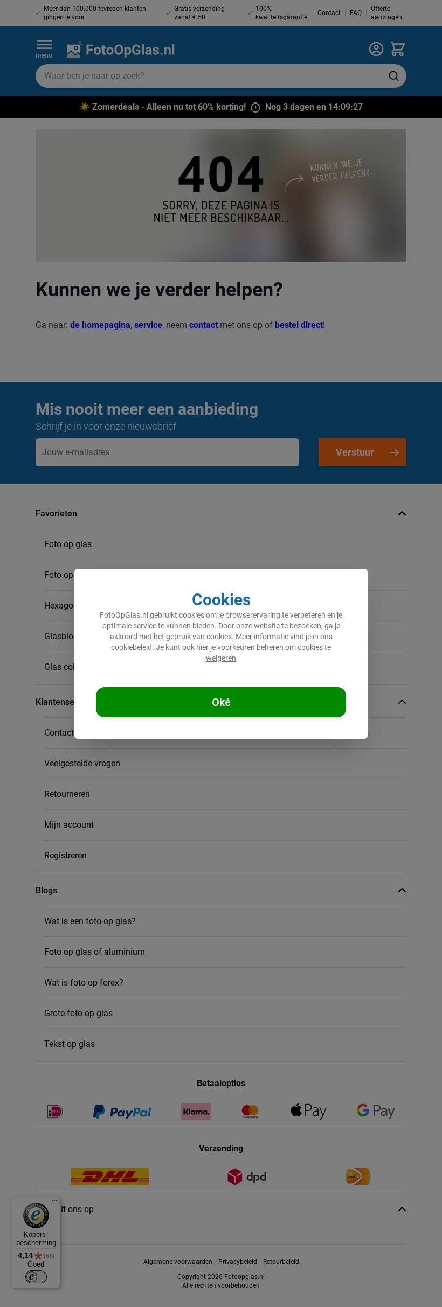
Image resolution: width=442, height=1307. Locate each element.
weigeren (221, 658)
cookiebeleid (131, 647)
